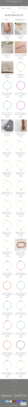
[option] (14, 2)
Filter (6, 19)
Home (13, 12)
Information (14, 381)
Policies (14, 385)
